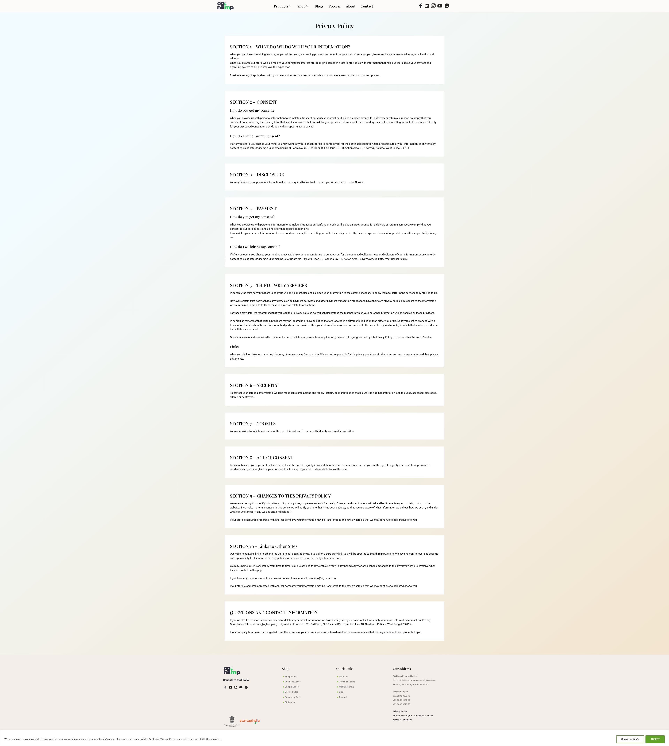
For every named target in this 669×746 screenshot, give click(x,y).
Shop (301, 6)
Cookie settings (630, 739)
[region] (334, 738)
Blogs (319, 6)
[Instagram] (432, 6)
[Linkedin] (426, 6)
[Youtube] (439, 6)
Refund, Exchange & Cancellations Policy (413, 715)
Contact (367, 6)
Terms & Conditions (402, 719)
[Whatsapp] (446, 6)
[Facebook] (419, 6)
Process (335, 6)
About (350, 6)
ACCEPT (655, 739)
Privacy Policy (400, 711)
